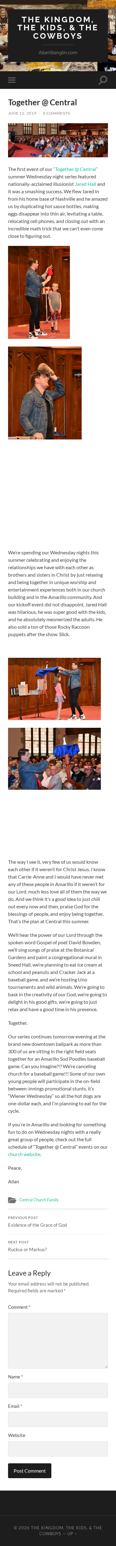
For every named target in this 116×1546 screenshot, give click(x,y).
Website (16, 1435)
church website (24, 1154)
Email (15, 1406)
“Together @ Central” (75, 169)
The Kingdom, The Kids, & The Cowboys (58, 28)
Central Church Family (39, 1199)
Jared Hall (85, 184)
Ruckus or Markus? (27, 1246)
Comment (19, 1307)
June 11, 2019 (22, 113)
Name (15, 1376)
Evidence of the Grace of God (37, 1222)
